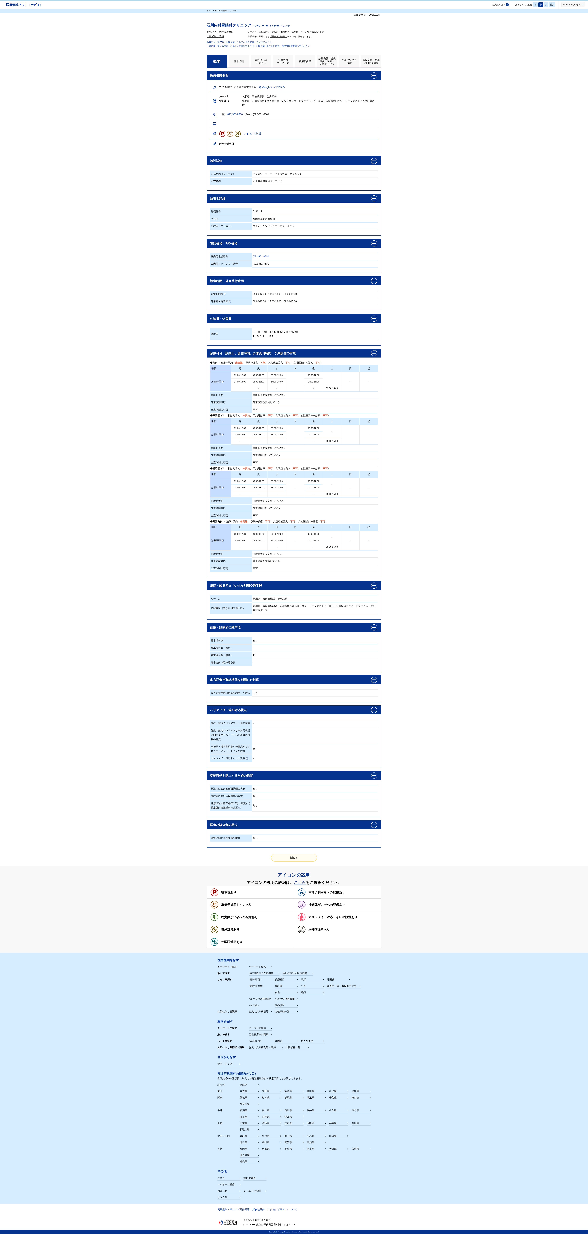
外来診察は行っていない (266, 455)
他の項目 (280, 1005)
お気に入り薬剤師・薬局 (262, 1047)
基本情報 (239, 61)
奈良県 (355, 1123)
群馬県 (288, 1097)
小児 (303, 986)
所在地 (214, 219)
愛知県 (288, 1116)
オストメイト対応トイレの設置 (228, 758)
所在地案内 (258, 1209)
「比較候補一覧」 (278, 36)
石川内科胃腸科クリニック (267, 181)
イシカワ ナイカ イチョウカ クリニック (277, 174)
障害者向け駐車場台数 (223, 662)
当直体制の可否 (219, 409)
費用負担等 (305, 61)
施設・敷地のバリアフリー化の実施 (230, 723)
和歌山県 (245, 1129)
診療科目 (280, 979)
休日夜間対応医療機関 (295, 973)
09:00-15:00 (290, 294)
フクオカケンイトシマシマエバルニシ (273, 226)
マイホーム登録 (226, 1184)
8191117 (257, 211)
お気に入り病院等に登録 (220, 32)
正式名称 (216, 181)
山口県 (333, 1136)
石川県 (288, 1110)
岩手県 (266, 1091)
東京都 (355, 1097)
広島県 (310, 1136)
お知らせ (222, 1191)
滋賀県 (266, 1123)
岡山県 (288, 1136)
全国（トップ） (226, 1063)
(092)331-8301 (261, 263)
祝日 (265, 331)
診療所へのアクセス (261, 61)
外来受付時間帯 (219, 301)
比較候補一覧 (282, 1011)
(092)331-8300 (235, 114)
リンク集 (222, 1197)
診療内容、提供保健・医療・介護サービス (327, 61)
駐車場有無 (217, 640)
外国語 (330, 979)
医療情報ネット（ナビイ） (24, 4)
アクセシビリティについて (282, 1209)
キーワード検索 (257, 966)
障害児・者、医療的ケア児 (341, 986)
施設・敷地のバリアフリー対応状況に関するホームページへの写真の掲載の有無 (230, 735)
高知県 (310, 1142)
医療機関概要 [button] (219, 75)
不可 (255, 409)
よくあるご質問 (252, 1191)
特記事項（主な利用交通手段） (228, 608)
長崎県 (288, 1148)
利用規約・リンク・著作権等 (233, 1209)
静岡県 (266, 1116)
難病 (303, 992)
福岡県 (243, 1148)
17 (254, 655)
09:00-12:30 (259, 294)
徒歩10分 (282, 598)
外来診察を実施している (266, 402)
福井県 (310, 1110)
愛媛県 (288, 1142)
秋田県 (310, 1091)
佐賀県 (266, 1148)
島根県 (266, 1136)
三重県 (243, 1123)
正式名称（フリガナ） (223, 174)
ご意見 (221, 1178)
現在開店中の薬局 (258, 1034)
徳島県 (243, 1142)
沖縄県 (243, 1161)
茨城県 (243, 1097)
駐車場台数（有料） (222, 648)
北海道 (243, 1084)
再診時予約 (217, 395)
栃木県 (266, 1097)
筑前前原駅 (269, 598)
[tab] (217, 61)
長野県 (355, 1110)
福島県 (355, 1091)
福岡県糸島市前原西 (264, 219)
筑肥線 (256, 598)
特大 (552, 4)
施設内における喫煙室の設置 (227, 796)
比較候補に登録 (215, 36)
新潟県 (243, 1110)
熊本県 (310, 1148)
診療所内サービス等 (283, 61)
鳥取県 (243, 1136)
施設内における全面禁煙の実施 (228, 788)
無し (255, 796)
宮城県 (288, 1091)
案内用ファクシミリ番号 (224, 263)
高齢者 (278, 986)
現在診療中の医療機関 (261, 973)
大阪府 (310, 1123)
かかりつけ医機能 (349, 61)
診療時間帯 (217, 294)
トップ (209, 10)
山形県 (333, 1091)
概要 (217, 61)
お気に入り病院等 (258, 1011)
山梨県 (333, 1110)
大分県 (333, 1148)
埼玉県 (310, 1097)
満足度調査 (249, 1178)
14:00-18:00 (274, 294)
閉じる (294, 857)
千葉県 (333, 1097)
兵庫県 (333, 1123)
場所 (303, 979)
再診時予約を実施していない (269, 395)
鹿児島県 (245, 1155)
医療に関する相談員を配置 (225, 838)
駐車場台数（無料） (222, 655)
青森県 (243, 1091)
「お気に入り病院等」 (289, 32)
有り (255, 640)
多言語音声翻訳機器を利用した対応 (230, 693)
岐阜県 (243, 1116)
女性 (277, 992)
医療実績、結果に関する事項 (371, 61)
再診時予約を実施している (267, 554)
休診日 (214, 334)
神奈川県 (245, 1104)
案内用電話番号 (219, 256)
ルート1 (215, 598)
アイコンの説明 (252, 133)
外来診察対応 (218, 402)
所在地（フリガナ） (222, 226)
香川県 (266, 1142)
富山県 (266, 1110)
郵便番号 (216, 211)
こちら (300, 882)
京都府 (288, 1123)
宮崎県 (355, 1148)
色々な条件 (307, 1041)
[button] (573, 4)
